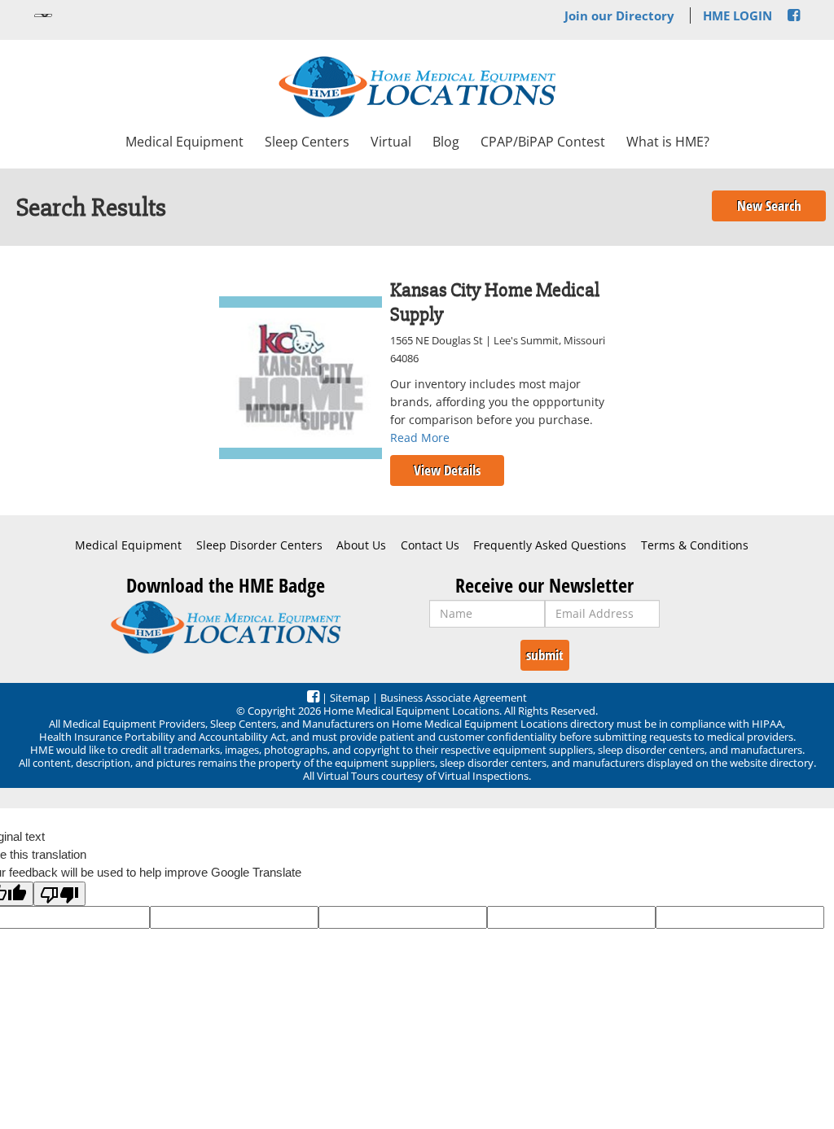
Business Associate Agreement (453, 697)
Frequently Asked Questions (549, 545)
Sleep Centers (307, 142)
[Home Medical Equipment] (225, 627)
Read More (420, 437)
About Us (361, 545)
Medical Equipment (184, 142)
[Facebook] (794, 15)
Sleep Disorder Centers (259, 545)
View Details (447, 470)
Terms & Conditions (694, 545)
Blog (445, 142)
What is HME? (667, 142)
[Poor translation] (59, 894)
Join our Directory (619, 15)
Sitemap (350, 697)
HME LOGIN (737, 15)
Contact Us (430, 545)
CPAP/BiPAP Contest (543, 142)
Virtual (391, 142)
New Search (769, 205)
